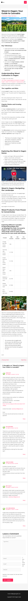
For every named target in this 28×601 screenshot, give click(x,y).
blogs (9, 16)
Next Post (24, 360)
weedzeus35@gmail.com (17, 408)
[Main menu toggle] (25, 2)
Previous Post (5, 360)
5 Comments (4, 16)
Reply (24, 418)
